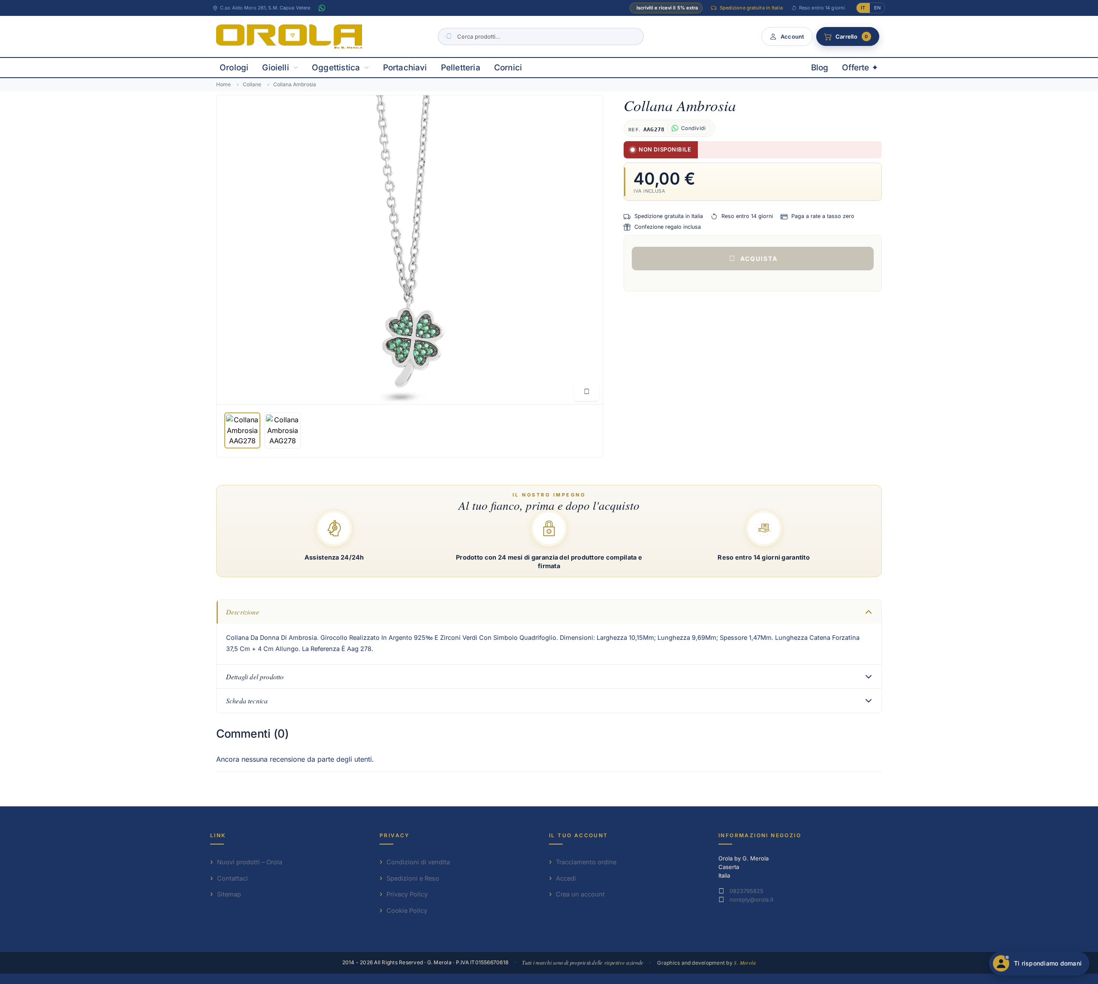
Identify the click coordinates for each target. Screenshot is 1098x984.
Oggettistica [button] (336, 68)
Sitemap (229, 894)
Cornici (508, 68)
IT (863, 8)
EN (877, 8)
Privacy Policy (407, 894)
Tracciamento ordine (586, 862)
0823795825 (746, 890)
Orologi (234, 68)
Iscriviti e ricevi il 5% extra (667, 8)
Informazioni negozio (759, 835)
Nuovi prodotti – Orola (249, 862)
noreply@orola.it (751, 899)
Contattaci (232, 878)
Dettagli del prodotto (255, 676)
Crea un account (580, 894)
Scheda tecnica (247, 700)
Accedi (566, 878)
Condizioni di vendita (418, 862)
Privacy (395, 835)
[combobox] (541, 36)
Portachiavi (405, 68)
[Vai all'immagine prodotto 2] (283, 430)
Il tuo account (578, 835)
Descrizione (242, 611)
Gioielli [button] (275, 68)
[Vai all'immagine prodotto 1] (242, 430)
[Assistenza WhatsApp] (321, 8)
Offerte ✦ (860, 68)
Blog (820, 68)
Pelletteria (460, 68)
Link (218, 835)
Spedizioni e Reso (412, 878)
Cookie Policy (406, 910)
